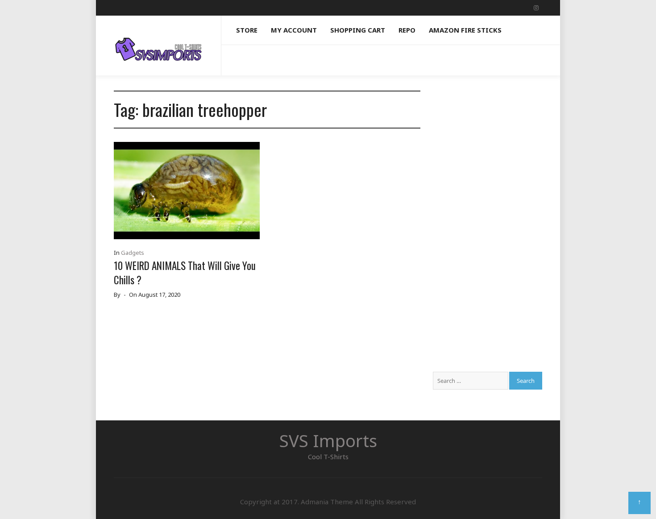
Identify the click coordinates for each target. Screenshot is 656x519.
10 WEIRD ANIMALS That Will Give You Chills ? (185, 272)
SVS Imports (328, 440)
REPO (407, 29)
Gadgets (132, 253)
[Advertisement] (487, 224)
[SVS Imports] (158, 41)
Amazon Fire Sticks (465, 29)
